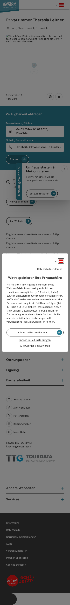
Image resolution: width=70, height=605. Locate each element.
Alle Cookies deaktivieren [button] (35, 346)
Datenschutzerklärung (49, 269)
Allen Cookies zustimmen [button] (32, 332)
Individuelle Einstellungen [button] (35, 340)
